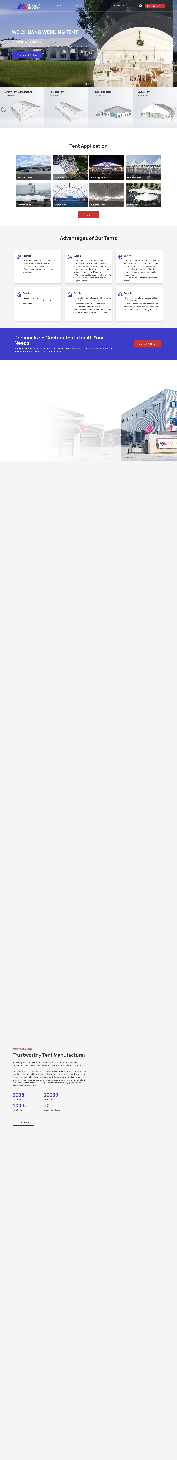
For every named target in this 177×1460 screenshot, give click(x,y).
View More (88, 214)
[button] (174, 43)
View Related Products (31, 54)
